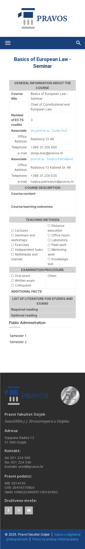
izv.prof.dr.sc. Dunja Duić (49, 130)
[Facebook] (8, 510)
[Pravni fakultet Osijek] (42, 18)
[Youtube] (29, 510)
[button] (7, 43)
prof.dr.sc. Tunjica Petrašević (52, 159)
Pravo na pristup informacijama (55, 539)
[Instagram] (19, 510)
